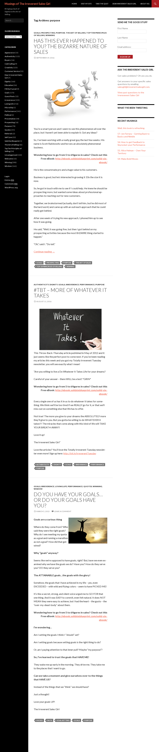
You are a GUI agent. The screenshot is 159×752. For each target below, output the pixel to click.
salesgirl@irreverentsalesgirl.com (134, 87)
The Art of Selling (76, 33)
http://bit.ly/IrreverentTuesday (79, 453)
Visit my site (86, 4)
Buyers (8, 60)
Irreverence (72, 284)
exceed (39, 720)
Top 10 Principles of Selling (49, 266)
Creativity (9, 67)
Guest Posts (10, 96)
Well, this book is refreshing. (131, 128)
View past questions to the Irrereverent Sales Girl (131, 94)
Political (8, 115)
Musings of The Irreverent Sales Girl (27, 3)
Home (74, 4)
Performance (87, 284)
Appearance (10, 52)
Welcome (9, 158)
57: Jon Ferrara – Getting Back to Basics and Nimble (134, 135)
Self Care (8, 137)
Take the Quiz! (102, 4)
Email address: (124, 47)
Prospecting (48, 33)
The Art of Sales (83, 263)
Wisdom (38, 489)
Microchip (9, 107)
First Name (123, 28)
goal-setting (63, 720)
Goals (37, 33)
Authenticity (41, 284)
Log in (7, 176)
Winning (50, 35)
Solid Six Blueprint (12, 141)
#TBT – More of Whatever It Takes (70, 293)
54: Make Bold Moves (128, 158)
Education (9, 85)
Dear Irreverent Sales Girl (124, 4)
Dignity (54, 284)
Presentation (10, 119)
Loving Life (61, 486)
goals (39, 263)
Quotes (87, 486)
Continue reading (44, 251)
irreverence (81, 465)
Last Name (123, 37)
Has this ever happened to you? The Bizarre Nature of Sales (70, 46)
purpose (67, 263)
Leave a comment (62, 511)
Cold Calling (9, 64)
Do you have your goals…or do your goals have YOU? (68, 499)
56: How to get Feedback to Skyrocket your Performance (131, 143)
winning (70, 266)
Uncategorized (11, 155)
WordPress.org (11, 187)
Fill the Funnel (10, 89)
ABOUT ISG (145, 4)
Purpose (60, 33)
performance (97, 465)
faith (49, 720)
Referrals (8, 133)
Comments (11, 184)
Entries (9, 180)
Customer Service (12, 71)
